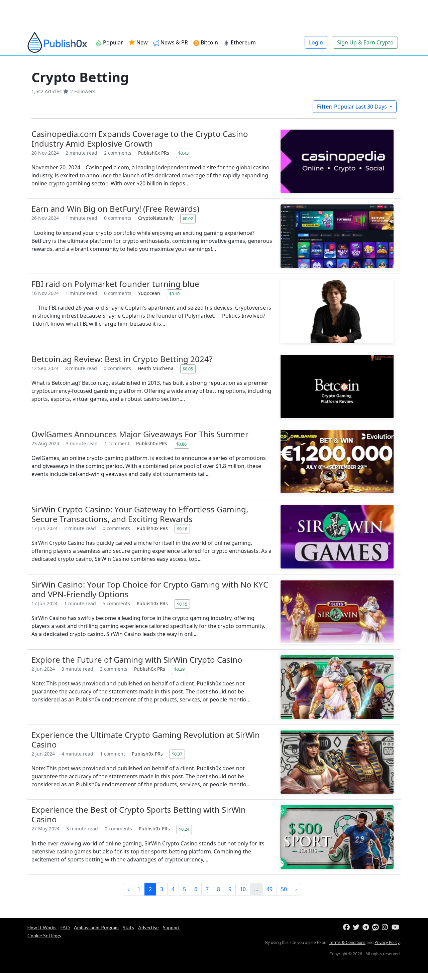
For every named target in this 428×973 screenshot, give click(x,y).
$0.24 (184, 829)
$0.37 (177, 754)
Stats (128, 927)
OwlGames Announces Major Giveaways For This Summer (139, 434)
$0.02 (188, 218)
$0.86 (181, 444)
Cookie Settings (44, 935)
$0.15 (182, 604)
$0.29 (179, 669)
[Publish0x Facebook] (347, 927)
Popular (112, 42)
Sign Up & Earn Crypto (365, 42)
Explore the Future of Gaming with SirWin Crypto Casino (136, 659)
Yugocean (150, 293)
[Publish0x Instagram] (386, 927)
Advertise (148, 927)
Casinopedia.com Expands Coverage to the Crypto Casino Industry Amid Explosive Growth (139, 138)
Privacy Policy (387, 942)
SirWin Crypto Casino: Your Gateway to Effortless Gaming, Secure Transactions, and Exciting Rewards (139, 514)
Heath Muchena (156, 368)
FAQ (65, 927)
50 (284, 889)
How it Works (42, 927)
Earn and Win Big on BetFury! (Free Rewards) (115, 208)
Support (171, 927)
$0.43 (183, 153)
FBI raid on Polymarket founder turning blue (115, 283)
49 (269, 889)
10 (243, 889)
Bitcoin (208, 42)
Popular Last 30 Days (352, 106)
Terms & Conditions (347, 942)
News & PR (173, 42)
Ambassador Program (96, 927)
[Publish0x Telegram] (366, 927)
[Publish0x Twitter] (357, 927)
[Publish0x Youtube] (396, 927)
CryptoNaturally (156, 218)
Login (316, 42)
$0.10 (174, 294)
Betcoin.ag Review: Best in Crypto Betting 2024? (121, 358)
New (141, 42)
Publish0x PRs (154, 153)
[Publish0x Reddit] (376, 927)
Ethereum (242, 42)
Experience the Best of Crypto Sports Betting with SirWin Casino (138, 814)
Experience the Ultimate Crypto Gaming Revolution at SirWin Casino (145, 739)
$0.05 (188, 369)
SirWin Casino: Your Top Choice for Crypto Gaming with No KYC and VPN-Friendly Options (149, 589)
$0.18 (182, 529)
